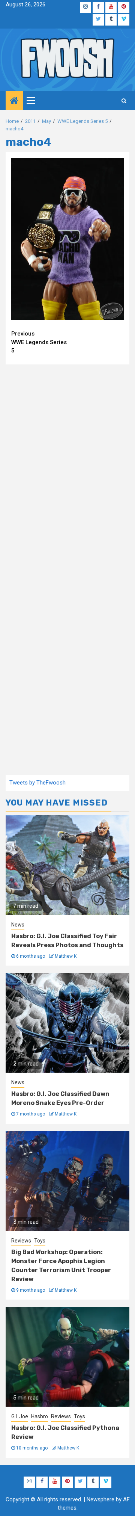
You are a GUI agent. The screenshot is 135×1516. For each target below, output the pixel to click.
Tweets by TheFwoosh (37, 782)
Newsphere (100, 1499)
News (17, 925)
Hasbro (39, 1416)
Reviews (21, 1241)
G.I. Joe (19, 1416)
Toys (39, 1241)
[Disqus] (67, 467)
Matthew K (65, 956)
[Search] (124, 101)
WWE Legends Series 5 (39, 342)
